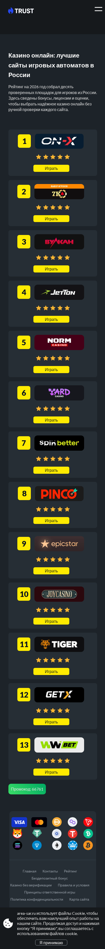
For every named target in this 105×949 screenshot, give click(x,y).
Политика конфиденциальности (36, 899)
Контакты (50, 871)
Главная (29, 871)
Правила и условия (73, 885)
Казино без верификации (31, 885)
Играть (51, 168)
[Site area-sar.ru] (25, 11)
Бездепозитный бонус (50, 878)
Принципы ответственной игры (49, 892)
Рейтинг (70, 871)
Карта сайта (79, 899)
